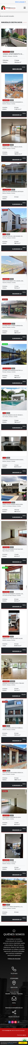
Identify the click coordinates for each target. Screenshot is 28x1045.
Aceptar (22, 1042)
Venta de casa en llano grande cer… (12, 236)
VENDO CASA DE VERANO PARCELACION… (12, 504)
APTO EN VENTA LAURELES (9, 862)
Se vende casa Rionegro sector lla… (12, 370)
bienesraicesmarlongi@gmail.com (14, 1007)
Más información (10, 1043)
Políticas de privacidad (14, 958)
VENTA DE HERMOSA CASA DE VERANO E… (12, 415)
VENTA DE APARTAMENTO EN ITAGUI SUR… (12, 549)
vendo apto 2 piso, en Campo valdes (12, 638)
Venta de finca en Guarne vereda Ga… (13, 772)
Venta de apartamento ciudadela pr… (13, 593)
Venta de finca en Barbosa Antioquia (12, 191)
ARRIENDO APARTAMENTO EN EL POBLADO (13, 683)
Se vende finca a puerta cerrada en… (12, 325)
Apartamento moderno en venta (11, 817)
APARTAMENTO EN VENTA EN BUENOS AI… (12, 102)
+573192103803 (14, 978)
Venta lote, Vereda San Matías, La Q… (12, 906)
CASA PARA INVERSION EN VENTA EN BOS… (13, 459)
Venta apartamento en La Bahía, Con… (13, 281)
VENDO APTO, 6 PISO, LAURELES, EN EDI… (12, 146)
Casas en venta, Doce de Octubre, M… (12, 728)
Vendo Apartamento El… (13, 54)
